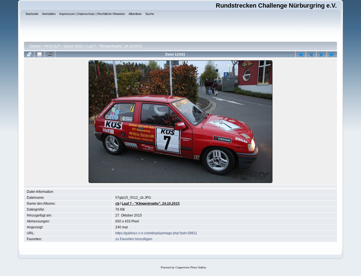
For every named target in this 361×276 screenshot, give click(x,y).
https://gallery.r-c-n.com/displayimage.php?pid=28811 (156, 233)
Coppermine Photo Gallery (190, 267)
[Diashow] (50, 54)
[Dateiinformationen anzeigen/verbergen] (39, 54)
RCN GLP (52, 46)
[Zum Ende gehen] (332, 54)
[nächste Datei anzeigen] (321, 54)
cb (117, 204)
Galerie (35, 46)
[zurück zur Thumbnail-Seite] (29, 54)
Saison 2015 (73, 46)
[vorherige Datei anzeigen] (311, 54)
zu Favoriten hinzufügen (133, 239)
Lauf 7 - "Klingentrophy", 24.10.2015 (114, 46)
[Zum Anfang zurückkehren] (301, 54)
